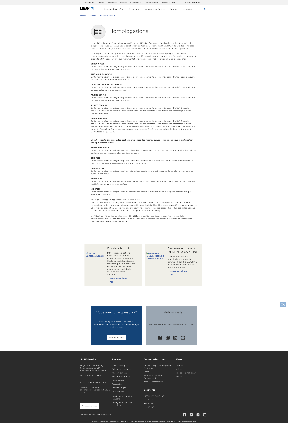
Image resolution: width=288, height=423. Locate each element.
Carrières (123, 2)
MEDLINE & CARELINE (154, 396)
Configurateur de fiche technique (122, 404)
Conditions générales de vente (186, 421)
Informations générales (118, 421)
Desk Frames (118, 391)
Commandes (118, 380)
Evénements (112, 2)
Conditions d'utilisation (136, 421)
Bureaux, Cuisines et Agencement (153, 376)
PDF (111, 282)
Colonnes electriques (121, 369)
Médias (179, 377)
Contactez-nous (116, 337)
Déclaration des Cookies (100, 421)
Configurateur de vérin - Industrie (123, 397)
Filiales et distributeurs (186, 373)
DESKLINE (148, 400)
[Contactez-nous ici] (283, 304)
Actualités (101, 2)
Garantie (170, 421)
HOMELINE (149, 407)
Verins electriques (120, 365)
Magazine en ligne (118, 278)
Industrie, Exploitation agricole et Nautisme (159, 366)
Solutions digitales (120, 388)
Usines (179, 369)
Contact (179, 365)
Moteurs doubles (119, 373)
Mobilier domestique (153, 382)
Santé (146, 372)
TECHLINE (148, 403)
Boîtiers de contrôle (121, 377)
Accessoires (117, 384)
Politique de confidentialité (156, 421)
